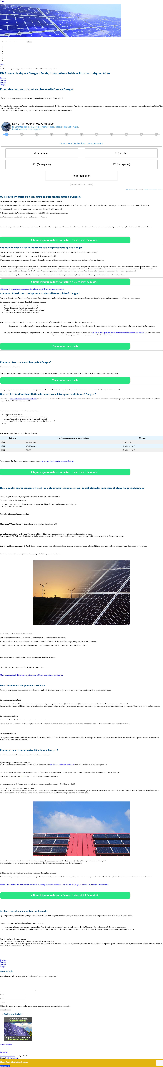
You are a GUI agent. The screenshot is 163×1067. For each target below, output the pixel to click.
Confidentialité (132, 189)
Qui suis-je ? (8, 58)
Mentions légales (6, 1044)
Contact (7, 61)
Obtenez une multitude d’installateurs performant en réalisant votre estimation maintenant (31, 675)
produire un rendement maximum (62, 765)
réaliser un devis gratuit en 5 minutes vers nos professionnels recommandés (118, 333)
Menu (2, 1)
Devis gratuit (9, 51)
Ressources (4, 1052)
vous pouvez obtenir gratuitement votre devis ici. (57, 461)
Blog (5, 56)
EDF (23, 776)
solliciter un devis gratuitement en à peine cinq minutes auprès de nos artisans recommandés (32, 289)
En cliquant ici (5, 1066)
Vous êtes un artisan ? (157, 189)
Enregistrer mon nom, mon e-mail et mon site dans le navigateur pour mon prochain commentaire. (36, 1006)
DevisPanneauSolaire (7, 1056)
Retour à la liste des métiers (82, 184)
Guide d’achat (9, 49)
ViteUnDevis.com (148, 189)
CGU (127, 189)
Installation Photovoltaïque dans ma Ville (19, 54)
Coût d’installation (11, 47)
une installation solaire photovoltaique (23, 399)
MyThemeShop (12, 1058)
